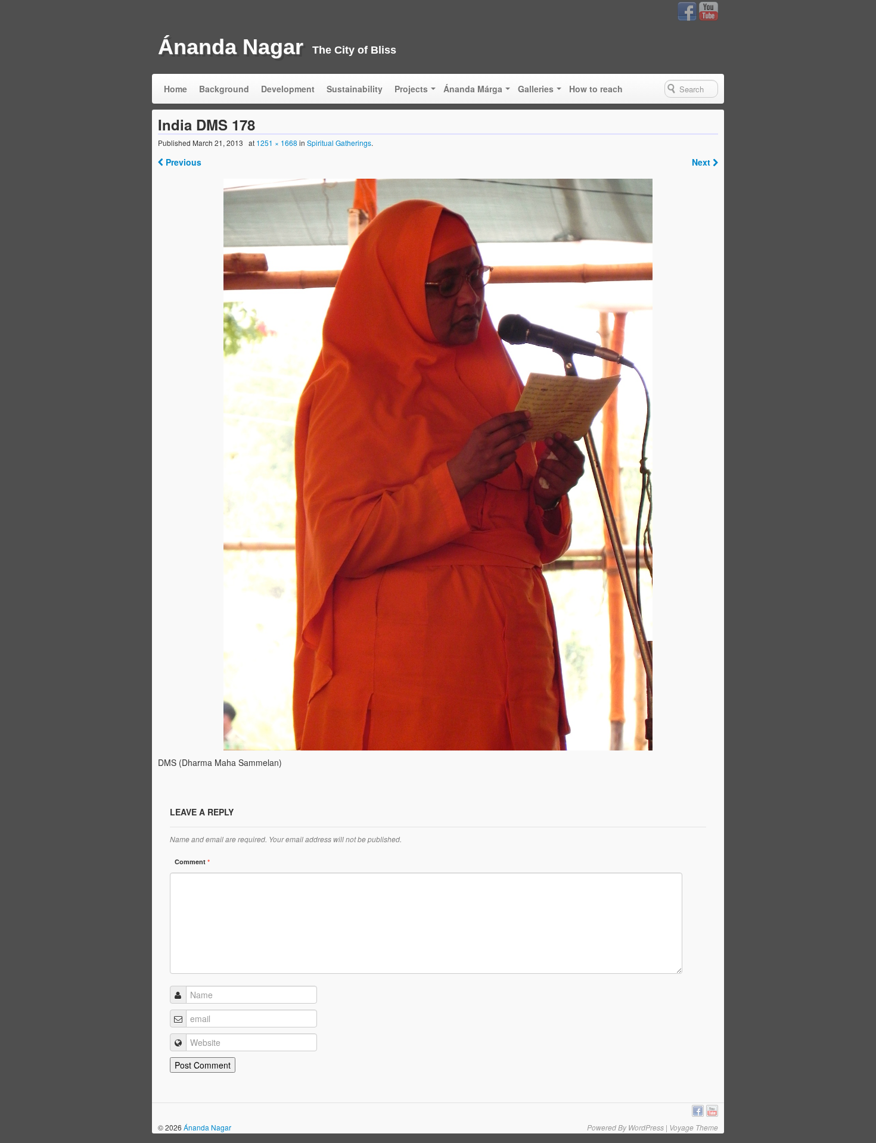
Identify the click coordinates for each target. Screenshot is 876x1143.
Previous (182, 162)
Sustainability (355, 89)
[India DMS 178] (438, 464)
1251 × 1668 (276, 143)
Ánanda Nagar (230, 47)
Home (175, 89)
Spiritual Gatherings (339, 143)
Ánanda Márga (472, 89)
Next (702, 162)
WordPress (646, 1127)
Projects (411, 89)
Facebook (687, 11)
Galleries (536, 89)
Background (224, 89)
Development (288, 89)
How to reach (596, 89)
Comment (192, 861)
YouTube (708, 11)
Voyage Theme (693, 1127)
